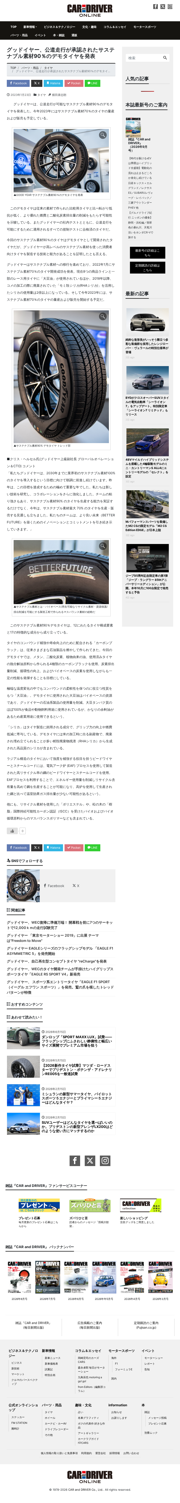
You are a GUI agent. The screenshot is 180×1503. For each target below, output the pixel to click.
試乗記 (49, 1369)
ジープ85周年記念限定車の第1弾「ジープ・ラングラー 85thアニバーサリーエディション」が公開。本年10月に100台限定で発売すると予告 (147, 584)
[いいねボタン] (12, 831)
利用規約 (86, 1453)
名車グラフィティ (88, 1417)
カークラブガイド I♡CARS (88, 1440)
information (117, 1405)
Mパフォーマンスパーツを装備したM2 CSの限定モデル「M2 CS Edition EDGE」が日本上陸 (147, 526)
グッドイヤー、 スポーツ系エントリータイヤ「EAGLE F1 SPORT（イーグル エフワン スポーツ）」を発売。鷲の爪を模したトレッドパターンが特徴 (60, 987)
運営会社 (100, 1453)
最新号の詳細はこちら (147, 253)
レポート (149, 1363)
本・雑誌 (59, 35)
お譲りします (119, 1417)
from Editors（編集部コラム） (92, 1388)
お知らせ (116, 1412)
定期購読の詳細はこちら (147, 267)
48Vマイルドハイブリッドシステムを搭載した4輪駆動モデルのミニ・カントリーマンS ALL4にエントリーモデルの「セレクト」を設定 (147, 468)
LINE (93, 83)
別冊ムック (151, 1432)
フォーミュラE (123, 1369)
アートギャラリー (88, 1433)
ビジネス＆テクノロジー (59, 27)
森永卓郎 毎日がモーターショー (91, 1369)
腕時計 (15, 1428)
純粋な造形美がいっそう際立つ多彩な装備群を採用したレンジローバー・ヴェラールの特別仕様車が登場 (147, 346)
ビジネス (16, 1362)
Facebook (20, 83)
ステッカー (18, 1417)
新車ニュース (53, 1358)
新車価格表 (51, 1363)
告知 (147, 1369)
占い (80, 1412)
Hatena (54, 83)
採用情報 (114, 1453)
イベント (40, 35)
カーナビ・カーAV (56, 1423)
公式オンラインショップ (23, 1407)
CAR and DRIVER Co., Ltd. (85, 1489)
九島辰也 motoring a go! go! (90, 1379)
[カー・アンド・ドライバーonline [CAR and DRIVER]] (90, 10)
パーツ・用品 (19, 35)
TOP (13, 27)
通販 (74, 35)
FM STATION (19, 1422)
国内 (114, 1378)
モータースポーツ (144, 27)
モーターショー (153, 1358)
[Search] (165, 58)
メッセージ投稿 (157, 1417)
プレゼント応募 (157, 1423)
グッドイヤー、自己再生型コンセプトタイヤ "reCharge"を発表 (57, 961)
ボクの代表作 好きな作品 (91, 1425)
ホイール (50, 1417)
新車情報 (29, 27)
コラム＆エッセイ (115, 27)
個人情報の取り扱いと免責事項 (59, 1453)
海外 (114, 1358)
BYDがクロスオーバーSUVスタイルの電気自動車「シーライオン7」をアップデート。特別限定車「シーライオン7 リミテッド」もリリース (147, 406)
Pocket (75, 83)
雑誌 (147, 1412)
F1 (116, 1363)
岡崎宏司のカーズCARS (88, 1359)
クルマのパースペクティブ (24, 1381)
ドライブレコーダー (56, 1429)
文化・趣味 (89, 27)
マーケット (18, 1374)
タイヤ (41, 95)
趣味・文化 (83, 1405)
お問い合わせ (131, 1453)
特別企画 (50, 1375)
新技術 (15, 1368)
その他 (49, 1435)
